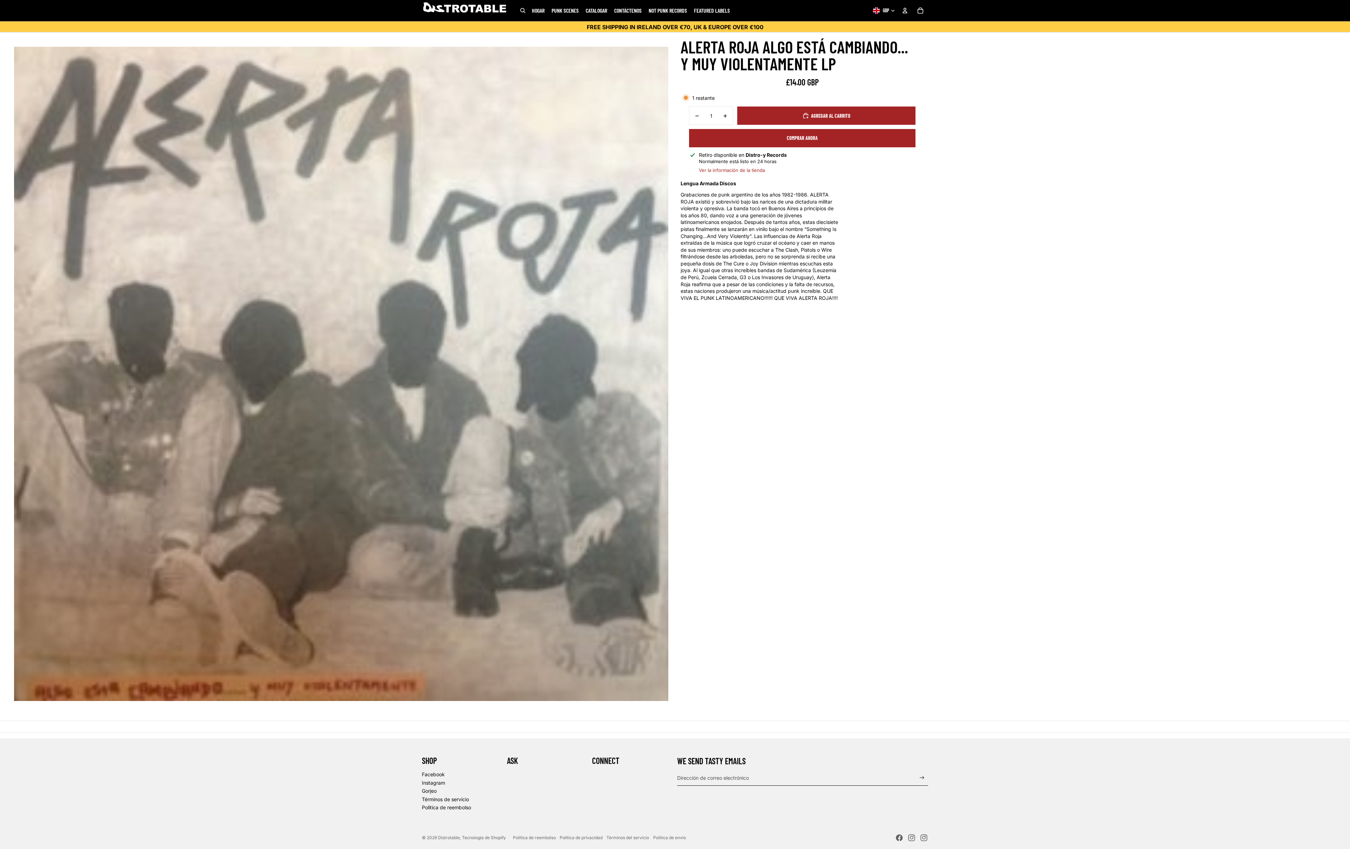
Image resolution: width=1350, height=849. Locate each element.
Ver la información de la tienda (732, 170)
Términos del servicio (627, 837)
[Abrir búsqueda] (523, 10)
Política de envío (669, 837)
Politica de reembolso (446, 807)
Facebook (433, 774)
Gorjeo (429, 791)
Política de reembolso (534, 837)
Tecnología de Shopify (484, 837)
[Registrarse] (922, 778)
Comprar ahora (802, 138)
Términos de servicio (445, 799)
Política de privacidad (581, 837)
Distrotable (449, 837)
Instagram (433, 783)
